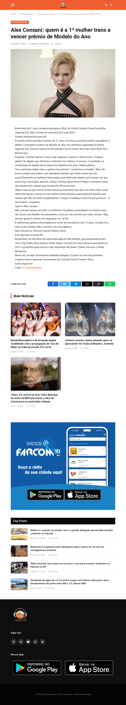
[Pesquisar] (106, 5)
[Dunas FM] (63, 5)
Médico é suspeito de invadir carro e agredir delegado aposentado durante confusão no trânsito (71, 532)
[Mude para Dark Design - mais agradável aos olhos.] (111, 5)
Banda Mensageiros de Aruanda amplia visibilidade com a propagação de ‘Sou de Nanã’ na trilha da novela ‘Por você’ (35, 344)
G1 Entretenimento (32, 267)
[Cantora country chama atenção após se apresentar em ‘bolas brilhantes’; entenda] (90, 319)
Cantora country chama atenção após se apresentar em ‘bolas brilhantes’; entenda (89, 342)
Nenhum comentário (40, 44)
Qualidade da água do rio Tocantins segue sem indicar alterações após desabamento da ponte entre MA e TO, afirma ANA (69, 582)
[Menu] (13, 5)
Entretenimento (20, 22)
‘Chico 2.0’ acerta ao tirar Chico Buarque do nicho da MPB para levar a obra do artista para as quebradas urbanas (34, 398)
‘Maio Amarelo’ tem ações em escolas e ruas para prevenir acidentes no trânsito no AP (70, 565)
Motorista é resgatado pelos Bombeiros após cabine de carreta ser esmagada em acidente (67, 549)
